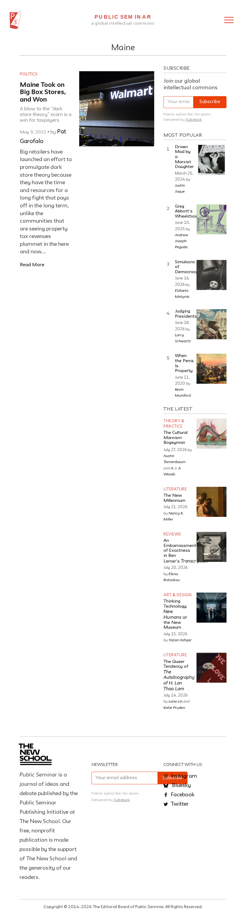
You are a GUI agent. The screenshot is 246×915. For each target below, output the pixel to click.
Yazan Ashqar (180, 640)
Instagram (183, 776)
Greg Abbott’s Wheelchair (186, 211)
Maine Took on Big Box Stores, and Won (43, 92)
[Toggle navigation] (228, 20)
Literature (175, 489)
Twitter (179, 804)
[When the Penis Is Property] (211, 369)
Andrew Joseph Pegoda (181, 241)
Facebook (182, 794)
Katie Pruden (174, 707)
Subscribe (210, 102)
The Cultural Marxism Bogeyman (176, 438)
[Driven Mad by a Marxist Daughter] (211, 160)
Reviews (172, 534)
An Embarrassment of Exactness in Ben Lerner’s (186, 551)
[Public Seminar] (15, 20)
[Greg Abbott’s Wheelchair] (211, 219)
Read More (32, 265)
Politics (29, 74)
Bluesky (181, 785)
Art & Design (177, 595)
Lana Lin (175, 701)
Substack (194, 119)
